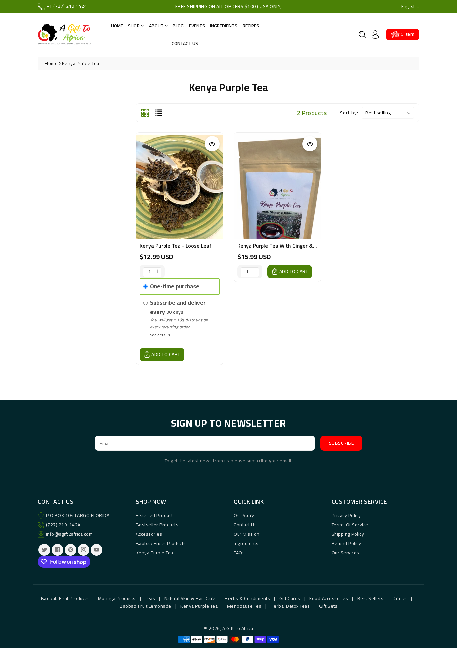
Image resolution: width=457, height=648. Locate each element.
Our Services (345, 552)
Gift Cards (289, 598)
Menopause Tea (244, 605)
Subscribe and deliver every (178, 307)
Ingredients (246, 543)
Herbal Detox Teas (290, 605)
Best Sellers (370, 598)
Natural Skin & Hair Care (190, 598)
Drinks (400, 598)
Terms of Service (350, 524)
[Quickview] (212, 143)
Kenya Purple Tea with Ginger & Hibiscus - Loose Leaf (301, 246)
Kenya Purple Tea (154, 552)
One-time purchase (174, 286)
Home (51, 63)
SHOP (134, 25)
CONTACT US (185, 43)
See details (160, 334)
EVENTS (197, 25)
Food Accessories (328, 598)
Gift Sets (328, 605)
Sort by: (349, 112)
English (409, 6)
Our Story (244, 515)
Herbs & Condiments (247, 598)
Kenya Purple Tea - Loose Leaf (176, 246)
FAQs (239, 552)
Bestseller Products (157, 524)
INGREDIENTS (223, 25)
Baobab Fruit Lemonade (145, 605)
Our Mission (247, 534)
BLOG (178, 25)
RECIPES (251, 25)
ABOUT (157, 25)
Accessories (149, 534)
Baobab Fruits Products (161, 543)
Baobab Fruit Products (65, 598)
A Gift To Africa (237, 628)
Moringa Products (117, 598)
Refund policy (346, 543)
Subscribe (341, 443)
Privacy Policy (346, 515)
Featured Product (154, 515)
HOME (117, 25)
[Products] (179, 192)
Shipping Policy (348, 534)
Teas (150, 598)
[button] (362, 34)
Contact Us (245, 524)
